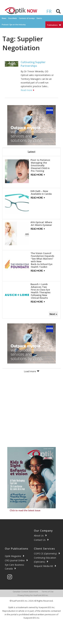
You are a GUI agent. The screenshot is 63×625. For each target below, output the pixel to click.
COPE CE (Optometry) (45, 553)
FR (49, 11)
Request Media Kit (43, 566)
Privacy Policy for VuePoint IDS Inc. (33, 595)
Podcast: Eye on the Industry (14, 24)
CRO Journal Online (15, 560)
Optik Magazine (13, 556)
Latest (31, 152)
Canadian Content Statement (25, 591)
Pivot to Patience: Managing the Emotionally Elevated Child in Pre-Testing (40, 165)
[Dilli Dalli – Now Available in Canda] (17, 202)
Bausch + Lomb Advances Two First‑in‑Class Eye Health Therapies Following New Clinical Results (40, 291)
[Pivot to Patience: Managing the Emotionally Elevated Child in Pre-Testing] (17, 171)
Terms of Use (47, 591)
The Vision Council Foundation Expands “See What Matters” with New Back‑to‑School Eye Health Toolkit (42, 260)
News (4, 18)
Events (39, 18)
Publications (52, 25)
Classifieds (12, 18)
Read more (26, 90)
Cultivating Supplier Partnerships (33, 63)
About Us (39, 535)
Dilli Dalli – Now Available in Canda (41, 192)
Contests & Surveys (27, 18)
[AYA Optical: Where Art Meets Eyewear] (17, 233)
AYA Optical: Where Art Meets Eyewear (41, 223)
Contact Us (40, 539)
